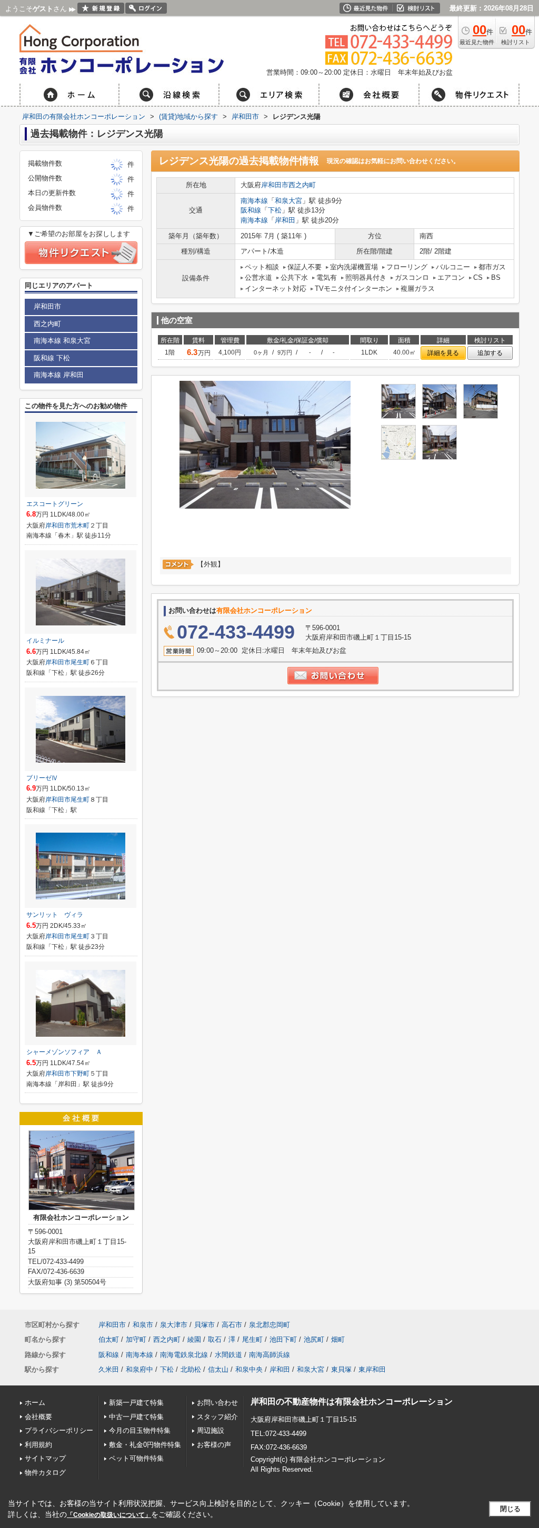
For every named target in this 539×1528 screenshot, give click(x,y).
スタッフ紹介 (217, 1417)
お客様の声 (214, 1445)
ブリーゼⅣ (42, 778)
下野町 (80, 1073)
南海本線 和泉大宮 (62, 341)
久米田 (108, 1369)
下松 (275, 210)
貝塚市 (204, 1325)
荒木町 (80, 525)
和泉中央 (249, 1369)
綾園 (194, 1339)
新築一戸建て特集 (136, 1402)
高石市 (232, 1325)
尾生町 (80, 662)
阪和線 (251, 210)
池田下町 (283, 1339)
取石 (215, 1339)
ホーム (35, 1402)
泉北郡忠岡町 (269, 1325)
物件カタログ (45, 1472)
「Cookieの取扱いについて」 (109, 1515)
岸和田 (285, 220)
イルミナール (45, 640)
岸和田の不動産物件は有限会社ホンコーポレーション (352, 1401)
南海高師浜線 (269, 1355)
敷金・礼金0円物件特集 (145, 1445)
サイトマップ (45, 1458)
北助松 (191, 1369)
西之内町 (302, 185)
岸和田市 (274, 185)
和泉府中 (139, 1369)
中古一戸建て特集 (136, 1417)
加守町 (136, 1339)
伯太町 (108, 1339)
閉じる (510, 1509)
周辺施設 (210, 1430)
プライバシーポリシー (59, 1430)
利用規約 (38, 1445)
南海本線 (254, 201)
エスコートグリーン (54, 504)
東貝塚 (341, 1369)
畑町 (338, 1339)
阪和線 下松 (52, 358)
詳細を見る (443, 353)
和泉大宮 (288, 201)
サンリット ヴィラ (54, 914)
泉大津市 (173, 1325)
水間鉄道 (228, 1355)
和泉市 (143, 1325)
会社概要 (38, 1417)
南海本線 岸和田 (59, 375)
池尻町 (314, 1339)
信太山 (218, 1369)
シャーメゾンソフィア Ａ (64, 1052)
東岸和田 (372, 1369)
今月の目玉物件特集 (140, 1430)
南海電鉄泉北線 (184, 1355)
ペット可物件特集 (136, 1458)
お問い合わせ (217, 1402)
